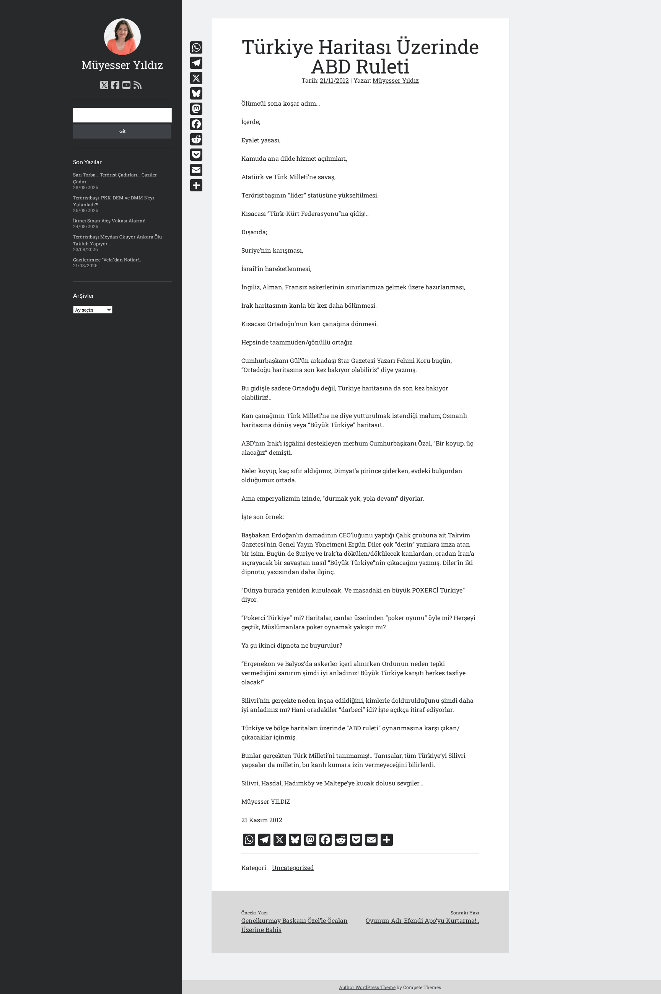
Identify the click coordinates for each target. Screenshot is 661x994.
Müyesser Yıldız (122, 65)
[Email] (196, 170)
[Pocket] (196, 154)
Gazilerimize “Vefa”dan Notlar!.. (107, 259)
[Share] (196, 185)
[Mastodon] (196, 108)
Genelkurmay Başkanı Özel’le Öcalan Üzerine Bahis (294, 925)
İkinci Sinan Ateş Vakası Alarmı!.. (110, 220)
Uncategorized (293, 867)
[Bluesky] (196, 93)
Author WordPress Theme (367, 987)
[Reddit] (196, 139)
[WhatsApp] (196, 47)
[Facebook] (196, 124)
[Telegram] (196, 62)
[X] (196, 78)
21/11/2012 (334, 80)
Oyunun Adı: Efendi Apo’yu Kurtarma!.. (422, 920)
